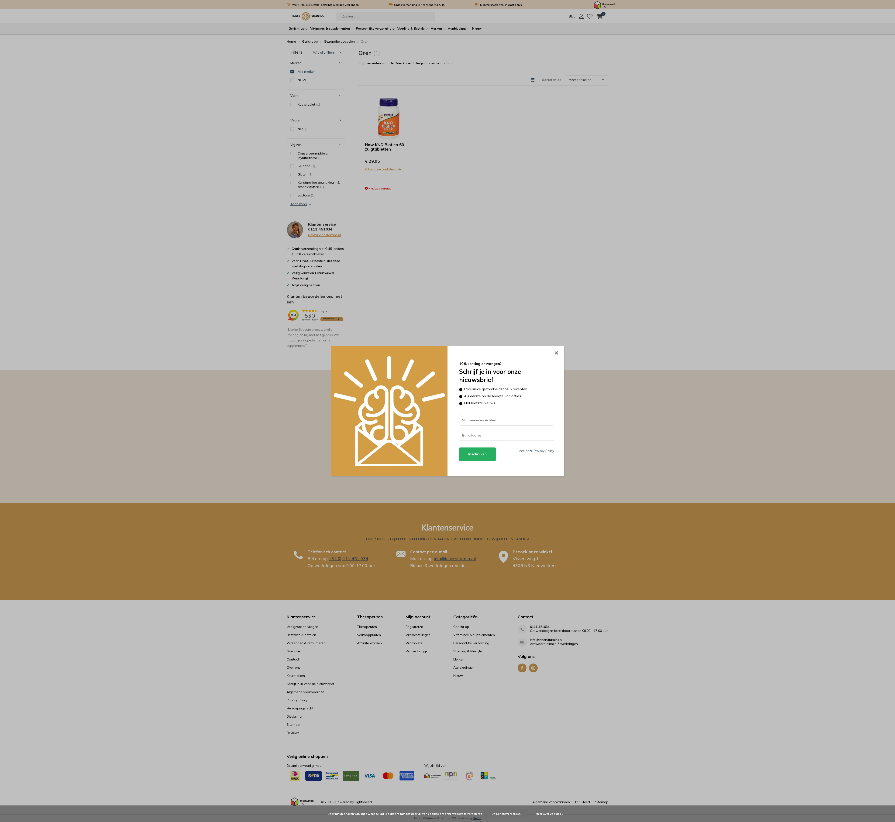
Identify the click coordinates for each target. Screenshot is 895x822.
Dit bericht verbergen (506, 813)
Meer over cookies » (549, 813)
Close (556, 353)
